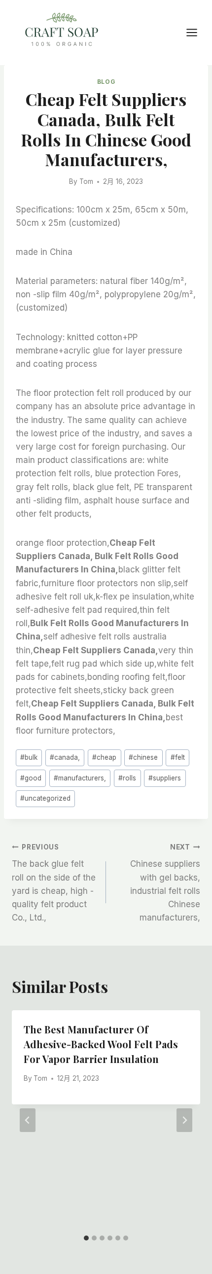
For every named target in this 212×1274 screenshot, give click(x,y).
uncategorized (45, 798)
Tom (86, 181)
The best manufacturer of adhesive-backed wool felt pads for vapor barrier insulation (101, 1044)
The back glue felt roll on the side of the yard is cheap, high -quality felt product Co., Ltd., (54, 882)
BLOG (106, 81)
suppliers (164, 778)
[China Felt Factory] (62, 31)
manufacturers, (80, 778)
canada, (65, 757)
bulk (28, 757)
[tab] (86, 1238)
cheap (104, 757)
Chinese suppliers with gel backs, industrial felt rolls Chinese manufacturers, (165, 882)
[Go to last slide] (27, 1120)
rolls (127, 778)
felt (178, 757)
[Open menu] (196, 32)
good (30, 778)
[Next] (184, 1120)
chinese (143, 757)
